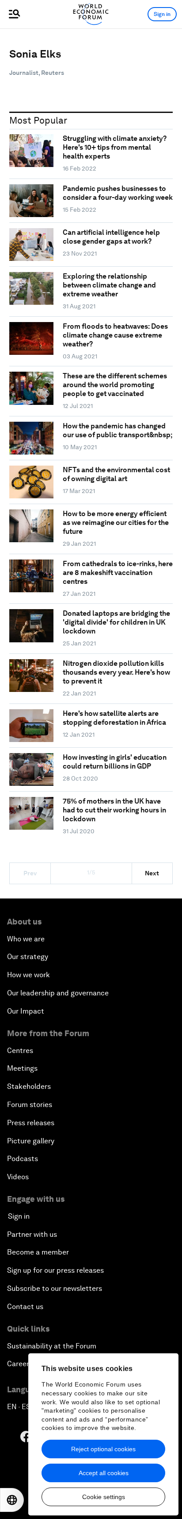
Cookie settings (103, 1496)
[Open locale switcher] (11, 1499)
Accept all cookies (104, 1472)
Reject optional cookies (103, 1449)
